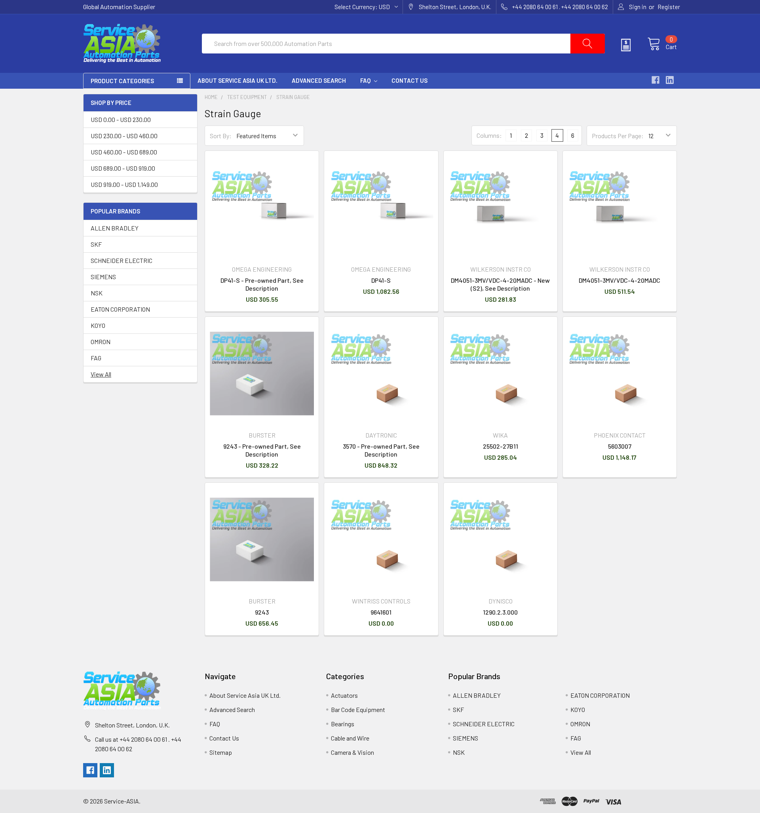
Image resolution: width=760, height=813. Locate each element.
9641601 (380, 612)
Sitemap (220, 752)
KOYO (98, 325)
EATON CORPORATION (120, 309)
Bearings (342, 723)
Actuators (344, 695)
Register (668, 6)
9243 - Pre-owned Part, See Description (262, 450)
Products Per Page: (618, 135)
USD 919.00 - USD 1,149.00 (124, 184)
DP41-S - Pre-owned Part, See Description (262, 284)
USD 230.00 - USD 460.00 (124, 135)
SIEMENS (103, 276)
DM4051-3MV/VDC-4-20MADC (619, 280)
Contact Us (409, 80)
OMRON (100, 341)
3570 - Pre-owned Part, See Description (381, 450)
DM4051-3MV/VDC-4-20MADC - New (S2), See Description (500, 284)
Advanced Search (319, 80)
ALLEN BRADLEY (115, 228)
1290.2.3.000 (500, 612)
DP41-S (381, 280)
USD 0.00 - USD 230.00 (121, 119)
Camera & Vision (352, 752)
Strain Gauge (293, 97)
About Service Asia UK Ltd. (237, 80)
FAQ (366, 80)
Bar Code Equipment (358, 709)
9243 (262, 612)
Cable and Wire (350, 738)
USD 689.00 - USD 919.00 (123, 168)
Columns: (489, 135)
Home (211, 97)
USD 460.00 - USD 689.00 (124, 152)
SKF (96, 244)
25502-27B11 (500, 446)
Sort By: (221, 135)
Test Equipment (247, 97)
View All (101, 374)
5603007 (619, 446)
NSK (97, 293)
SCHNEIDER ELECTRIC (121, 260)
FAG (96, 358)
